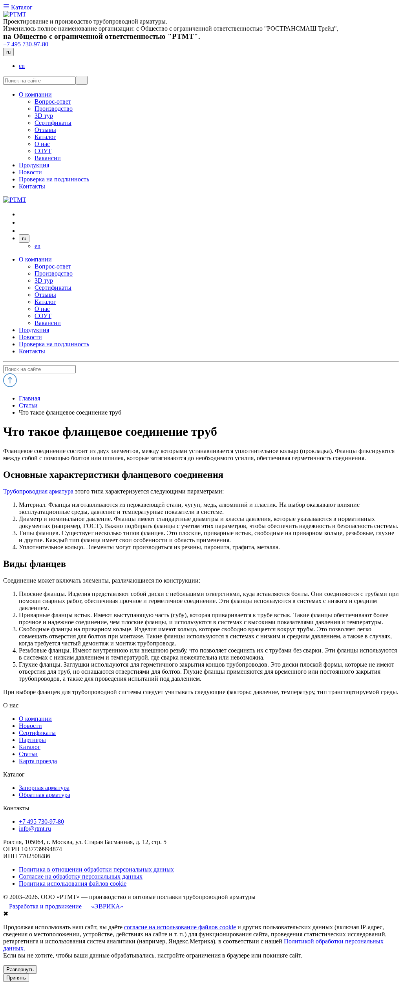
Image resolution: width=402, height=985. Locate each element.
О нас (42, 308)
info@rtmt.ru (35, 828)
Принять (16, 978)
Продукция (34, 330)
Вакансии (48, 323)
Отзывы (45, 294)
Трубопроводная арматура (38, 491)
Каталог (21, 7)
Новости (30, 337)
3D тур (44, 280)
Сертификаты (53, 287)
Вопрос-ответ (53, 266)
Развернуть (20, 969)
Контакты (32, 351)
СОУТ (43, 315)
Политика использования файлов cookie (72, 883)
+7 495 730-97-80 (25, 44)
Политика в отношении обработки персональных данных (96, 869)
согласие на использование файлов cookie (180, 927)
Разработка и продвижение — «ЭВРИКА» (66, 906)
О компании (36, 259)
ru (8, 52)
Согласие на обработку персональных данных (81, 876)
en (22, 65)
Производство (54, 273)
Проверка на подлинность (54, 344)
